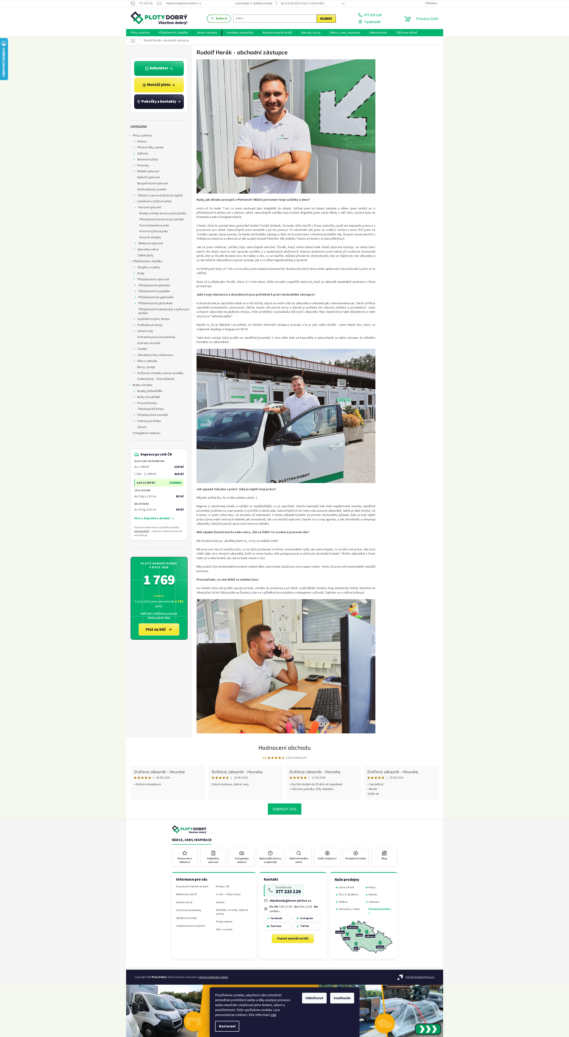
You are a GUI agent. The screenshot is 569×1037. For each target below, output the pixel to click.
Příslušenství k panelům (154, 291)
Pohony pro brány (149, 421)
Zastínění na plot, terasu (153, 319)
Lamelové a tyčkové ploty (154, 201)
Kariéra (220, 902)
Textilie (142, 349)
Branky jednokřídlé (149, 391)
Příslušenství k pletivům (154, 285)
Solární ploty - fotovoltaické (155, 379)
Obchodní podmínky (188, 910)
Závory (142, 427)
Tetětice (342, 902)
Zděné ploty (145, 255)
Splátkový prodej (186, 918)
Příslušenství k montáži (152, 415)
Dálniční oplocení (148, 177)
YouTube (276, 926)
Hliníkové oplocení (150, 243)
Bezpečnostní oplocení (152, 183)
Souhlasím (342, 998)
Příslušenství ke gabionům (155, 297)
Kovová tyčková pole (154, 231)
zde (273, 1014)
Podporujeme (224, 922)
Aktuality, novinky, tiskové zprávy (232, 912)
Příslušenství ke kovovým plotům (162, 219)
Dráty (140, 273)
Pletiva (141, 141)
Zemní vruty (145, 331)
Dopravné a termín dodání (253, 4)
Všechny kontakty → (379, 911)
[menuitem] (140, 32)
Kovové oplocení (149, 207)
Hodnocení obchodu (284, 747)
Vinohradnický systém (152, 189)
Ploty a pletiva (142, 135)
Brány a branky (142, 385)
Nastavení (227, 1026)
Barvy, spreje (146, 367)
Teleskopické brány (150, 409)
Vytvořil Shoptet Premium (420, 977)
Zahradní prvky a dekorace (155, 355)
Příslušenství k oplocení (153, 279)
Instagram (306, 918)
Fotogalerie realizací (146, 433)
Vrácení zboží (184, 902)
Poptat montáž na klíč (293, 939)
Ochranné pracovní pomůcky (156, 337)
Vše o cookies (224, 929)
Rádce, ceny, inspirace (192, 840)
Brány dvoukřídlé (148, 397)
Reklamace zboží (186, 894)
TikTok (304, 926)
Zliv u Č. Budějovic (348, 894)
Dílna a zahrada (147, 361)
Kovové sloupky (150, 237)
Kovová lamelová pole (154, 225)
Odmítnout (314, 998)
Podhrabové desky (150, 325)
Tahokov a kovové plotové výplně (160, 195)
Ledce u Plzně (346, 887)
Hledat (326, 18)
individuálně (141, 531)
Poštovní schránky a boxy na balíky (160, 373)
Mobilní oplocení (148, 171)
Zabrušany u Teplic (349, 909)
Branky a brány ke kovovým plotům (163, 213)
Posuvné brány (147, 403)
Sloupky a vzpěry (148, 267)
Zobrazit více (285, 809)
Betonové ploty (147, 159)
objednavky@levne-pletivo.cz (290, 901)
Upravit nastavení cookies (213, 977)
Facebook (276, 918)
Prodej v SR (222, 886)
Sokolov (372, 894)
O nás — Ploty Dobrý (228, 894)
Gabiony (142, 153)
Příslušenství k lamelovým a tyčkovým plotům (163, 311)
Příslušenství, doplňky (147, 261)
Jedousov (373, 902)
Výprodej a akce (148, 249)
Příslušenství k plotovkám (155, 303)
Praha (371, 887)
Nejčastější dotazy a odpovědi (302, 4)
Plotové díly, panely (150, 147)
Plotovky (143, 165)
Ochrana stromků (148, 343)
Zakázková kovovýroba (190, 926)
